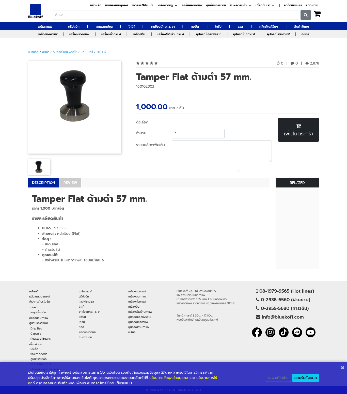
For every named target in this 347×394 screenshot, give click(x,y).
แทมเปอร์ (87, 52)
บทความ (35, 307)
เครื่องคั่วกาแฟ (111, 34)
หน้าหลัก (95, 5)
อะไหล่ (305, 34)
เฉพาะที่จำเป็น (278, 378)
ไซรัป (218, 26)
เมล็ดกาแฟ (45, 26)
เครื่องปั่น (139, 34)
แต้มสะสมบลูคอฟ (116, 5)
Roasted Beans (40, 339)
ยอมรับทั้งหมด (305, 378)
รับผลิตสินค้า (238, 5)
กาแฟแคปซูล (104, 26)
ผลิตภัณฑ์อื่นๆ (268, 26)
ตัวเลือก (142, 122)
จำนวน (141, 133)
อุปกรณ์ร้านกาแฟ (278, 34)
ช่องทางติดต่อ (39, 354)
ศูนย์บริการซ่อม (216, 5)
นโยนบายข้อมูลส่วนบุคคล (168, 378)
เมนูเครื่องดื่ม (38, 312)
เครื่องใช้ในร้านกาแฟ (170, 34)
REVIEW (70, 182)
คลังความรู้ (165, 5)
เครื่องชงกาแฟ (47, 34)
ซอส (240, 26)
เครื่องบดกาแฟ (79, 34)
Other (101, 52)
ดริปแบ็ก (74, 26)
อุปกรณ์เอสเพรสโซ (208, 34)
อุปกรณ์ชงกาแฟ (244, 34)
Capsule (35, 334)
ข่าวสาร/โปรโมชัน (143, 5)
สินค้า (45, 52)
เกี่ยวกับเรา (263, 5)
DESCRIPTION (43, 182)
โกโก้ (132, 26)
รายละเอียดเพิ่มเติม (150, 145)
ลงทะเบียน (313, 5)
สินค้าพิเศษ (301, 26)
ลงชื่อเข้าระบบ (293, 5)
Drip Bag (36, 328)
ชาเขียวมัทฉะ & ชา (163, 26)
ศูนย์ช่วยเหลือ (38, 359)
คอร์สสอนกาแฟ (192, 5)
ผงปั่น (195, 26)
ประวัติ (34, 349)
